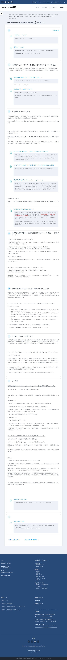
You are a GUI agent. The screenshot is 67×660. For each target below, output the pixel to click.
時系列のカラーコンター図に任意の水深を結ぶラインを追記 (34, 65)
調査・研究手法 (40, 576)
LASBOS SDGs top (6, 568)
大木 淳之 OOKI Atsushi (31, 16)
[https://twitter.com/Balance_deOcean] (2, 2)
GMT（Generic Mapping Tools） (46, 16)
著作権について (39, 603)
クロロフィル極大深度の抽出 (22, 336)
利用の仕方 (37, 600)
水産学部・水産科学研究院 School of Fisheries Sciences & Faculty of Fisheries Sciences (35, 14)
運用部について (39, 597)
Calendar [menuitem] (44, 7)
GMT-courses (12, 18)
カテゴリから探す (40, 578)
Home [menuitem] (37, 7)
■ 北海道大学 (4, 600)
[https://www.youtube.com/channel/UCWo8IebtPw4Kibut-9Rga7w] (8, 2)
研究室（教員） (40, 566)
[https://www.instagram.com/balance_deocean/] (12, 2)
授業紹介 (38, 573)
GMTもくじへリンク (14, 539)
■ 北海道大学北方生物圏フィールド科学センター (13, 606)
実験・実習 (39, 574)
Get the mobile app (33, 652)
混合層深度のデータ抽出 (21, 111)
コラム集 (38, 586)
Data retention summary (33, 650)
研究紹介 (38, 571)
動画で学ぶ (39, 580)
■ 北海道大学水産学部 (6, 603)
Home (2, 560)
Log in (64, 2)
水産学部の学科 (40, 564)
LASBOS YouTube (6, 563)
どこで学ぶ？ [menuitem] (52, 7)
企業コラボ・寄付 (5, 575)
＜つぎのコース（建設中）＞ (31, 539)
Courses (9, 14)
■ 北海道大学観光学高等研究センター (10, 610)
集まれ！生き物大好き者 (42, 584)
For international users (7, 572)
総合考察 (15, 381)
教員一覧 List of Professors (16, 16)
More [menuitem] (61, 7)
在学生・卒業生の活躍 (41, 588)
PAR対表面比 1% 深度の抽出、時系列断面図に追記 (30, 289)
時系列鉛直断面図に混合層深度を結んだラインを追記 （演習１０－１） (35, 234)
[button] (36, 2)
